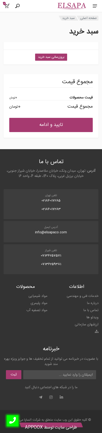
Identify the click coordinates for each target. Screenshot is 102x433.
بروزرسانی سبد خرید (51, 57)
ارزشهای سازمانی (86, 324)
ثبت (14, 375)
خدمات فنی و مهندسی (82, 296)
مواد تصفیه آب (36, 310)
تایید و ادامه (51, 125)
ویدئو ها (92, 317)
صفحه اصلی (88, 18)
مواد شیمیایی (37, 296)
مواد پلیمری (39, 303)
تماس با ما (90, 310)
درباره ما (92, 303)
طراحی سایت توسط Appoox (51, 427)
